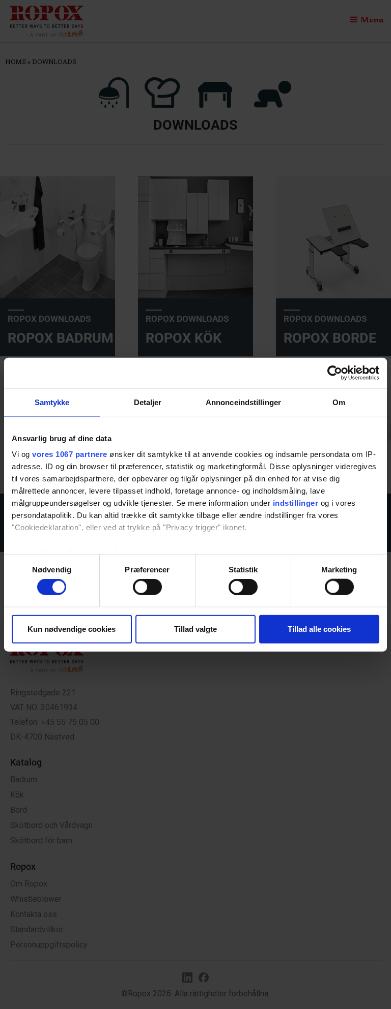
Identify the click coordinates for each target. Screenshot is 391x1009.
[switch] (147, 587)
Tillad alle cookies (319, 628)
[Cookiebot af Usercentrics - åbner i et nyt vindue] (334, 372)
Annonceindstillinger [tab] (243, 402)
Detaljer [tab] (148, 402)
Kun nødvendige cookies (71, 628)
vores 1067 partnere (69, 454)
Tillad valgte (195, 628)
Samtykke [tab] (52, 402)
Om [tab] (338, 402)
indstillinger (296, 503)
